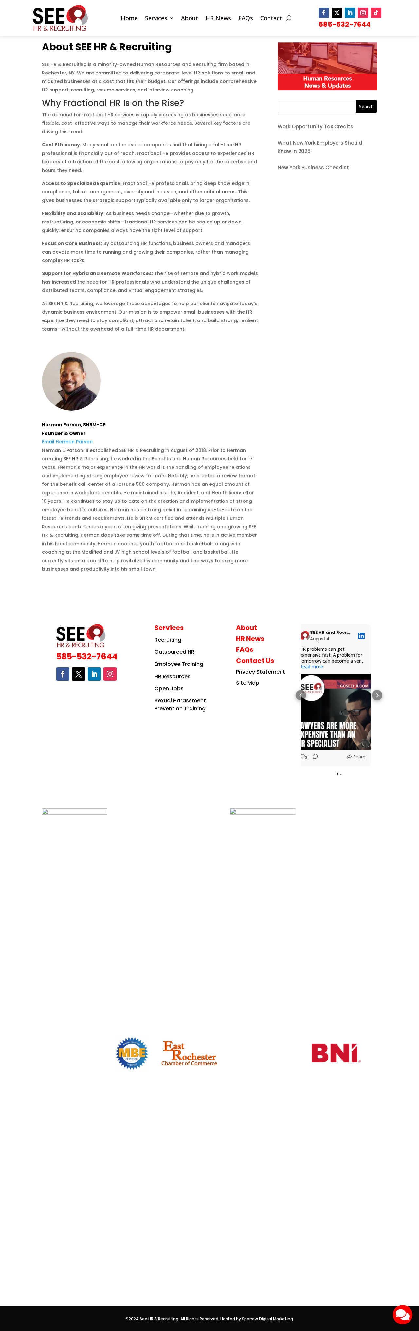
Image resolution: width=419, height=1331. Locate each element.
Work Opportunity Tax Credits (315, 126)
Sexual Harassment (180, 700)
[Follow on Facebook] (324, 13)
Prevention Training (180, 708)
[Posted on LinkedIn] (361, 636)
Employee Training (179, 664)
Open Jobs (169, 688)
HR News (218, 19)
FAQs (245, 19)
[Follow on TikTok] (376, 13)
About (189, 19)
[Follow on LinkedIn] (350, 13)
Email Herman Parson (67, 441)
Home (129, 19)
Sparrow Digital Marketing (268, 1319)
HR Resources (173, 676)
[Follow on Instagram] (363, 13)
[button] (301, 695)
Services (156, 19)
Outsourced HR (174, 652)
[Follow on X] (337, 13)
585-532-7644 (345, 24)
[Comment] (312, 758)
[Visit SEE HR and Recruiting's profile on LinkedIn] (305, 636)
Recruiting (168, 640)
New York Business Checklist (313, 167)
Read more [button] (311, 667)
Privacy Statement (260, 672)
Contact (271, 19)
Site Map (247, 683)
